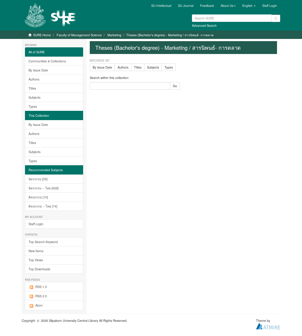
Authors (34, 79)
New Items (36, 251)
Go (175, 86)
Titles (32, 88)
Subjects (34, 97)
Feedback (207, 5)
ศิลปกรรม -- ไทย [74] (43, 206)
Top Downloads (39, 269)
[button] (228, 5)
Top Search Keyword (43, 242)
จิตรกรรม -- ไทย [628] (44, 188)
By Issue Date (38, 70)
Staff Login (36, 224)
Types (33, 106)
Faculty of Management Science (79, 35)
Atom (39, 305)
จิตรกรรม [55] (38, 179)
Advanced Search (204, 25)
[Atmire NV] (268, 325)
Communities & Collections (47, 61)
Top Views (36, 260)
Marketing (114, 35)
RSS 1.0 (41, 286)
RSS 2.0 (41, 296)
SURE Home (42, 35)
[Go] (275, 18)
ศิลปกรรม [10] (38, 197)
